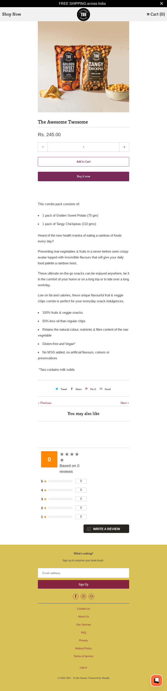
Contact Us (83, 608)
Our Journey (83, 624)
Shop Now (11, 14)
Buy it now (83, 176)
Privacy (83, 640)
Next (124, 403)
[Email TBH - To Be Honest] (91, 596)
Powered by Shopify (99, 678)
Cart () (157, 14)
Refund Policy (83, 648)
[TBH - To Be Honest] (83, 14)
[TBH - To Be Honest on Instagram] (83, 596)
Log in (83, 667)
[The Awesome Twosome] (83, 66)
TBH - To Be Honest (76, 678)
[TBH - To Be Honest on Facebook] (75, 596)
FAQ (83, 632)
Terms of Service (83, 656)
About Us (83, 616)
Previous (46, 403)
